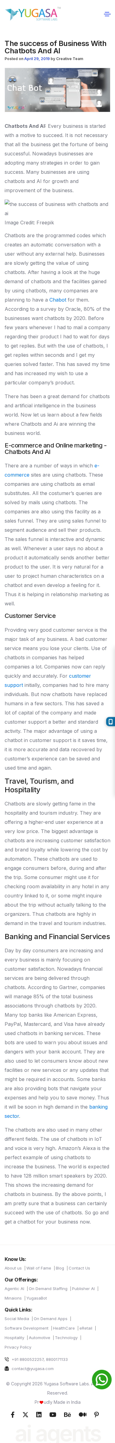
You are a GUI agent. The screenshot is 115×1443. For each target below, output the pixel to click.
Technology (66, 1337)
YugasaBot (36, 1298)
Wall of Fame (38, 1268)
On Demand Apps (50, 1318)
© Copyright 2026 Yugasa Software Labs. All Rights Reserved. (57, 1388)
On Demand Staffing (48, 1288)
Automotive (39, 1337)
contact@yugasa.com (32, 1368)
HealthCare (64, 1328)
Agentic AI (14, 1288)
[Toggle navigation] (107, 14)
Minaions (13, 1298)
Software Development (26, 1328)
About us (13, 1268)
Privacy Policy (18, 1347)
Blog (60, 1268)
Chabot (57, 300)
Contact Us (79, 1268)
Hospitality (14, 1337)
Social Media (17, 1318)
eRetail (85, 1328)
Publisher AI (83, 1288)
